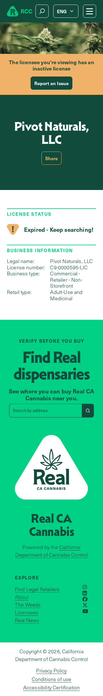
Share (51, 158)
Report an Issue (51, 83)
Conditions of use (52, 679)
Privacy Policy (51, 670)
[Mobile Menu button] (89, 11)
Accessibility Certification (51, 687)
